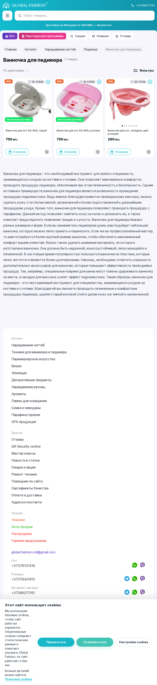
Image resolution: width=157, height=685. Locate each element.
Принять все (56, 642)
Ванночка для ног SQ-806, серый (26, 130)
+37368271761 (145, 5)
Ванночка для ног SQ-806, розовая (78, 130)
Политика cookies (18, 679)
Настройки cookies (133, 642)
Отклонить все (94, 642)
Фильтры (147, 70)
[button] (16, 70)
